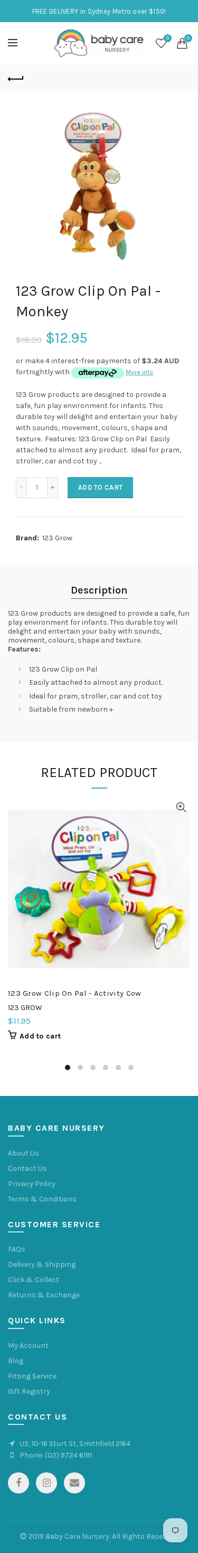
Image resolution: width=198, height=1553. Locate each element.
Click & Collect (33, 1279)
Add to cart (100, 487)
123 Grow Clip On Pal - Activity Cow (75, 993)
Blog (15, 1360)
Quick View (181, 807)
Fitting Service (32, 1376)
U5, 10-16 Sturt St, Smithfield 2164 (75, 1443)
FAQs (16, 1249)
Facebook (18, 1482)
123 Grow (57, 537)
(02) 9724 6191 (68, 1455)
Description (99, 590)
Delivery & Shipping (42, 1264)
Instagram (46, 1482)
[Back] (16, 77)
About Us (23, 1153)
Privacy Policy (31, 1183)
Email (74, 1482)
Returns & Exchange (44, 1294)
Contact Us (27, 1168)
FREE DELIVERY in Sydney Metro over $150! (99, 11)
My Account (28, 1345)
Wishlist (167, 38)
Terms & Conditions (42, 1199)
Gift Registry (29, 1391)
